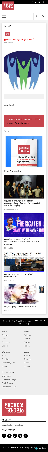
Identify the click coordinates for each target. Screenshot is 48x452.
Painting (5, 359)
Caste (4, 338)
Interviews (6, 376)
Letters (27, 366)
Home (4, 331)
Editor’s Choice (8, 372)
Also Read (9, 105)
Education (6, 342)
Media (26, 331)
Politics (5, 335)
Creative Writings (9, 379)
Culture (27, 338)
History (27, 346)
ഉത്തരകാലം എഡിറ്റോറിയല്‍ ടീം (19, 40)
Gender (5, 346)
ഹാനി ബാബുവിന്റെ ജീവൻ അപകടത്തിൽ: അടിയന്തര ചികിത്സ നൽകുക (21, 242)
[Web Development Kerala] (40, 448)
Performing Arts (8, 362)
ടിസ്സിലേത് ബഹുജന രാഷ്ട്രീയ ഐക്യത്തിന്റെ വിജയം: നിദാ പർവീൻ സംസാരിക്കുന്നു (22, 203)
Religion (27, 335)
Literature (6, 352)
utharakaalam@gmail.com (13, 425)
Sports (26, 352)
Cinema (27, 342)
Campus (27, 359)
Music (4, 355)
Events (27, 362)
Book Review (7, 383)
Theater (27, 355)
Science (5, 366)
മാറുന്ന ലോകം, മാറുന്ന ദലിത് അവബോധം (18, 275)
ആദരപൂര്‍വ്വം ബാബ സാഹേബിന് (20, 307)
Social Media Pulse (9, 386)
